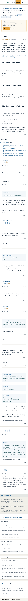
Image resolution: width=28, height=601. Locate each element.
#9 (25, 365)
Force (8, 17)
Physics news (4, 142)
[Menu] (3, 2)
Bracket (19, 15)
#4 (25, 226)
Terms (12, 596)
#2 (25, 165)
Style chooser (6, 593)
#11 (25, 473)
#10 (25, 434)
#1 (25, 39)
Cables (4, 17)
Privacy (17, 596)
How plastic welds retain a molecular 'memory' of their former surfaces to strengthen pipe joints (13, 146)
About (8, 596)
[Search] (25, 2)
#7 (25, 311)
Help (21, 596)
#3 (25, 184)
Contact (4, 596)
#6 (25, 286)
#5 (25, 246)
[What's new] (22, 2)
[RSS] (24, 596)
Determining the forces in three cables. (12, 499)
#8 (25, 342)
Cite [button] (24, 134)
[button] (23, 40)
